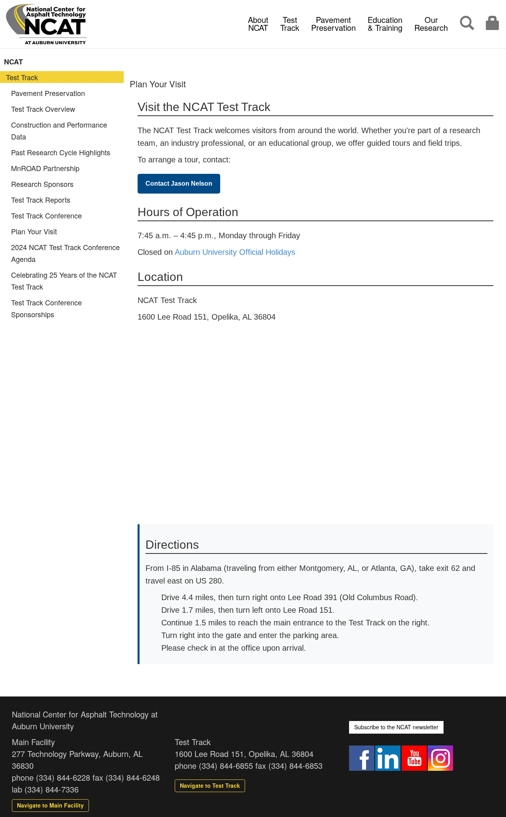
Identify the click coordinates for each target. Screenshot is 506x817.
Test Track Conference (46, 215)
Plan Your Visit (34, 231)
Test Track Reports (40, 199)
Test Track (289, 23)
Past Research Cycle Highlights (60, 152)
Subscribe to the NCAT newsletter (396, 727)
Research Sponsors (42, 184)
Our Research (431, 23)
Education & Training (385, 23)
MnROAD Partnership (45, 168)
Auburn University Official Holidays (235, 252)
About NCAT (258, 23)
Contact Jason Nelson (178, 183)
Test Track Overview (43, 109)
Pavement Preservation (333, 23)
